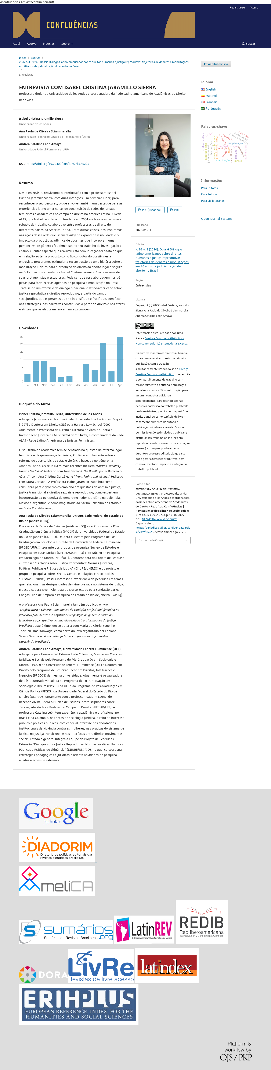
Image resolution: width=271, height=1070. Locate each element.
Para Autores (209, 194)
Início (22, 58)
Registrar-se (237, 7)
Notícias (49, 44)
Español (211, 96)
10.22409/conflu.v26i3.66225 (159, 519)
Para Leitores (209, 188)
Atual (16, 44)
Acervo (31, 44)
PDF (176, 210)
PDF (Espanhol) (151, 210)
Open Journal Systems (216, 219)
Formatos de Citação (151, 540)
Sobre (66, 44)
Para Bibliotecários (212, 201)
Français (211, 102)
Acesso (254, 7)
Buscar (250, 44)
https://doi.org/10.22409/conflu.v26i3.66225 (57, 164)
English (211, 89)
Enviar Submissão (216, 64)
